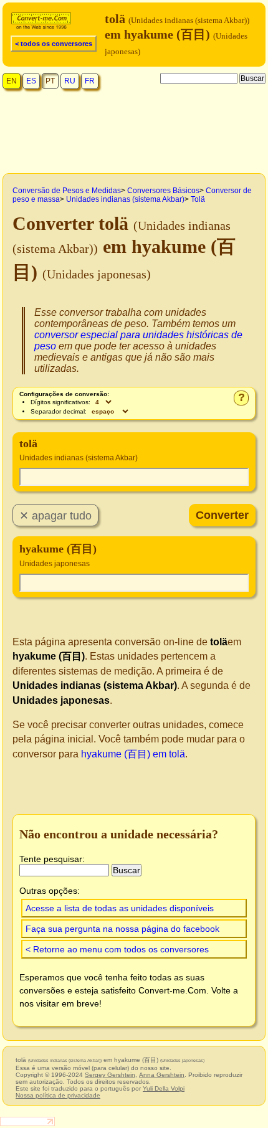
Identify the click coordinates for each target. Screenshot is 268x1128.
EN (11, 81)
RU (69, 81)
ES (31, 81)
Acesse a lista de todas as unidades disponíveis (120, 908)
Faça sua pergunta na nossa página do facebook (122, 929)
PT (50, 81)
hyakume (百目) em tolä (133, 754)
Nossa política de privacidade (58, 1095)
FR (90, 81)
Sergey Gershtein (110, 1074)
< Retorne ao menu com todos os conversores (117, 949)
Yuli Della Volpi (163, 1088)
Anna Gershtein (161, 1074)
